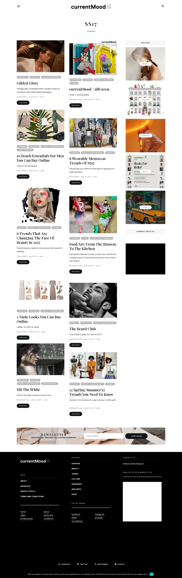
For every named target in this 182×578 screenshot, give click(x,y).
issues (74, 83)
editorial (23, 77)
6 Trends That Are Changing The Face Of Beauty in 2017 (35, 238)
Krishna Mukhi (21, 97)
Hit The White (28, 389)
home (23, 511)
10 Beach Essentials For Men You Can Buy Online (40, 158)
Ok (152, 574)
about (46, 511)
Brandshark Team (75, 99)
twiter (74, 517)
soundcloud (77, 521)
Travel (75, 473)
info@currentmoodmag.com (133, 463)
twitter (83, 564)
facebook (76, 514)
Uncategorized (25, 150)
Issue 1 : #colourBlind (52, 146)
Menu (18, 6)
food (85, 238)
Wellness (76, 489)
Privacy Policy (27, 491)
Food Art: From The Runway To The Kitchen (92, 246)
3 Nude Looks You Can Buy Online (39, 319)
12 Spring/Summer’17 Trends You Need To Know (91, 392)
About (23, 481)
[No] (179, 574)
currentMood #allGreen (89, 89)
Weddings (77, 484)
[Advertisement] (146, 259)
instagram (99, 514)
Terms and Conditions (32, 496)
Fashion (35, 77)
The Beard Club (82, 328)
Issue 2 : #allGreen (51, 77)
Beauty (22, 227)
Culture (74, 238)
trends (110, 152)
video (22, 515)
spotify (121, 564)
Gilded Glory (27, 83)
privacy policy (26, 518)
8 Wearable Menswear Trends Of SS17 (87, 160)
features (34, 146)
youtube (99, 517)
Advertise (25, 486)
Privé (74, 494)
